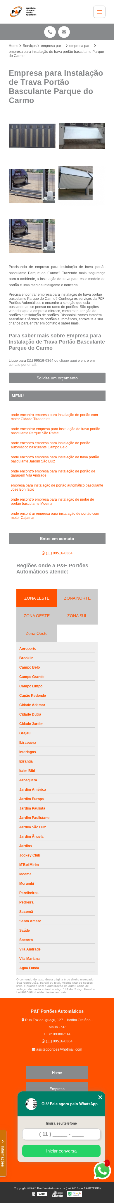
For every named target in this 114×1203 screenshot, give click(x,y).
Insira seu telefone (61, 1123)
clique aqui (68, 361)
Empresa (57, 1089)
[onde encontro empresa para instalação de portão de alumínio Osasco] (82, 136)
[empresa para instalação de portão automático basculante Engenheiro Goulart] (32, 136)
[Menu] (99, 12)
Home (57, 1073)
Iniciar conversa (61, 1150)
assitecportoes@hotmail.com (58, 1049)
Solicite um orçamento (57, 378)
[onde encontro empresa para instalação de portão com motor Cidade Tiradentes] (32, 236)
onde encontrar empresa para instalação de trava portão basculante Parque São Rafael (55, 431)
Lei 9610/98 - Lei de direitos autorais (41, 992)
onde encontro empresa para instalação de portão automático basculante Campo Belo (50, 445)
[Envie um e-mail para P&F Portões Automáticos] (64, 32)
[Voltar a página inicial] (24, 12)
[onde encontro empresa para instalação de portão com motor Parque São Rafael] (32, 186)
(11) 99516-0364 (40, 361)
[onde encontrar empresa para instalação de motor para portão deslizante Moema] (82, 186)
